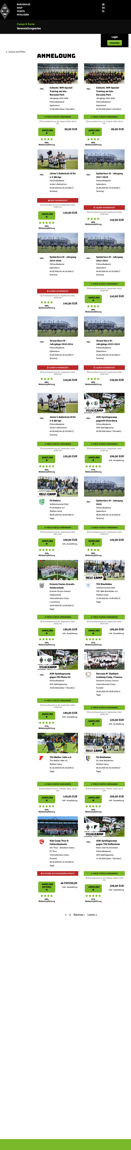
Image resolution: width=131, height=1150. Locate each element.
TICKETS (21, 11)
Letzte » (92, 915)
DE (103, 4)
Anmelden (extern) (47, 885)
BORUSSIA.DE (23, 4)
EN (103, 8)
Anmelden (115, 43)
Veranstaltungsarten (29, 28)
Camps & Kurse (26, 24)
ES (103, 11)
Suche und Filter (17, 52)
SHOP (19, 8)
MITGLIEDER (23, 14)
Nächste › (79, 915)
